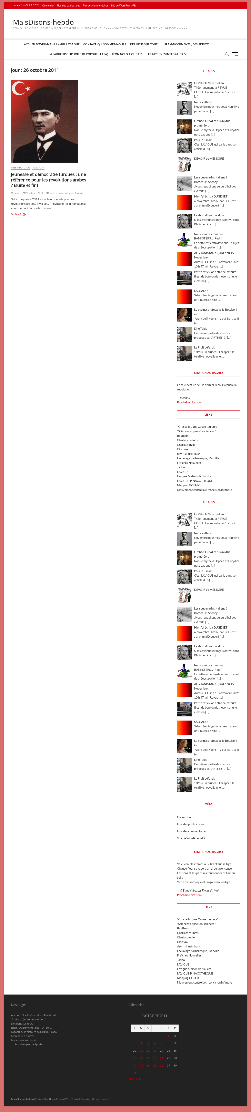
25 (141, 1065)
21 (161, 1058)
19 (148, 1058)
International (20, 167)
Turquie (79, 192)
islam (61, 192)
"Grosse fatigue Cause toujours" (197, 426)
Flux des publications (68, 5)
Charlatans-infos (188, 440)
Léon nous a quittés (127, 54)
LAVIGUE (183, 471)
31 (134, 1073)
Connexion (48, 5)
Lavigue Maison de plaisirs (194, 476)
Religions (38, 167)
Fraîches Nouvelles (189, 462)
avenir (53, 192)
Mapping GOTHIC (188, 485)
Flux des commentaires (95, 5)
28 (161, 1065)
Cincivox (182, 449)
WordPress (71, 1099)
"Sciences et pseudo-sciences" (196, 431)
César (16, 192)
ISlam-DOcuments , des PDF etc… (187, 44)
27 (154, 1065)
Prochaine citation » (190, 402)
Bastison (182, 435)
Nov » (139, 1078)
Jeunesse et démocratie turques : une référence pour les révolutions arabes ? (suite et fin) (48, 179)
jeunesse (69, 192)
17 (134, 1058)
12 (148, 1050)
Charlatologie (186, 444)
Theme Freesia (56, 1099)
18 (141, 1058)
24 (134, 1065)
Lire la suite (22, 214)
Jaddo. (181, 467)
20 (154, 1058)
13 (154, 1050)
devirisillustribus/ (188, 453)
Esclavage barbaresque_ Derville (198, 458)
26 (148, 1065)
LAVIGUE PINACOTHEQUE (195, 480)
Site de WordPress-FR (123, 5)
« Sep (131, 1078)
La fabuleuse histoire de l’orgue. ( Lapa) (78, 54)
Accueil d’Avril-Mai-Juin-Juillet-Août (51, 44)
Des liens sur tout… (145, 44)
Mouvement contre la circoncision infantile (204, 489)
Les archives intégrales (165, 54)
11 (141, 1050)
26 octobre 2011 (34, 192)
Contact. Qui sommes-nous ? (104, 44)
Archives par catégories (29, 1044)
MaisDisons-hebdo (43, 22)
